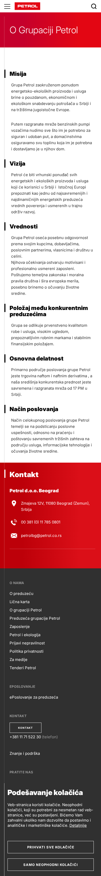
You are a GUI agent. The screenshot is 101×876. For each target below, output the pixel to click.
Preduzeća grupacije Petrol (35, 618)
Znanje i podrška (25, 753)
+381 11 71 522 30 (25, 736)
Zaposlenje (20, 626)
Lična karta (20, 601)
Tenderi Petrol (23, 667)
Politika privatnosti (27, 651)
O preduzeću (21, 593)
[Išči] (94, 6)
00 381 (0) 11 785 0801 (40, 522)
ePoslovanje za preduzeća (34, 697)
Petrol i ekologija (25, 634)
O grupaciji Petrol (26, 610)
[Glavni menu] (7, 6)
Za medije (18, 659)
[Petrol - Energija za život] (27, 5)
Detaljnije (78, 825)
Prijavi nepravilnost (27, 643)
